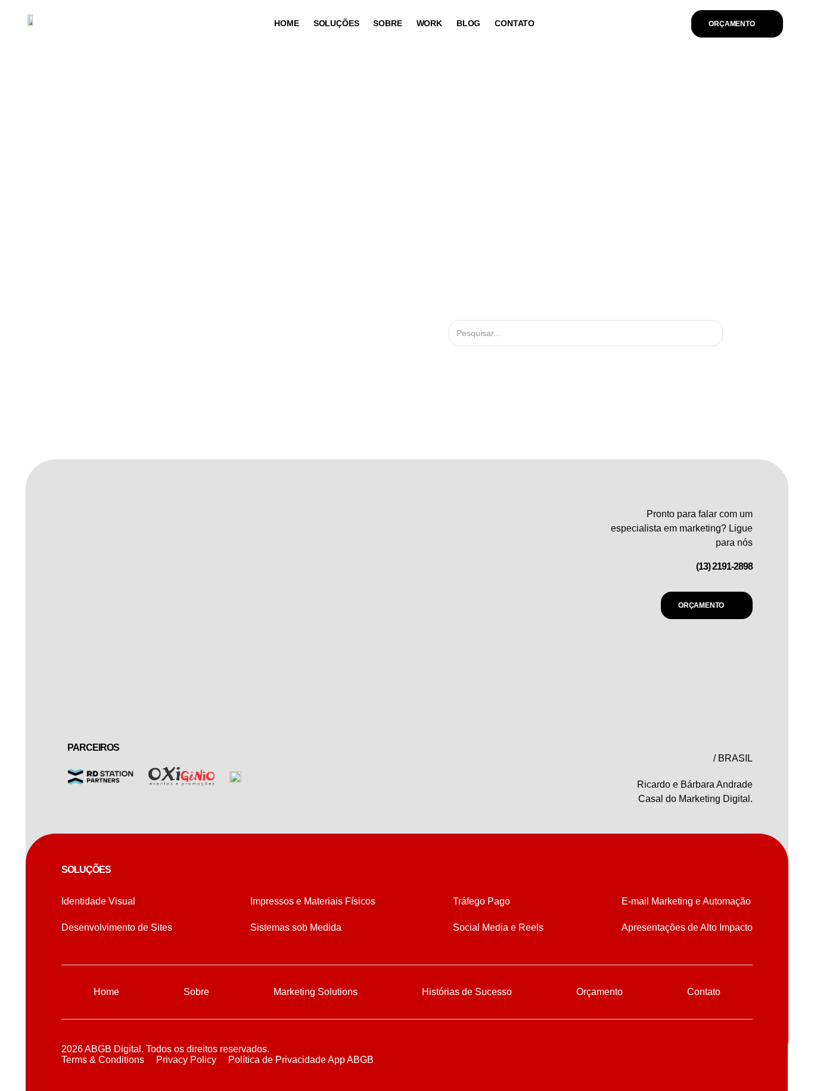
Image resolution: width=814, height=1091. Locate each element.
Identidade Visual (98, 901)
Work (429, 23)
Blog (468, 23)
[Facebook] (713, 1055)
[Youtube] (740, 1055)
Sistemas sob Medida (295, 927)
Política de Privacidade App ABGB (301, 1060)
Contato (515, 23)
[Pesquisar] (733, 333)
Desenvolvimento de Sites (116, 927)
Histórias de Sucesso (467, 992)
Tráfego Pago (481, 901)
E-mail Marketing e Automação (686, 901)
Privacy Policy (186, 1060)
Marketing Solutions (316, 992)
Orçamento (599, 992)
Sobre (387, 23)
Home (286, 23)
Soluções (336, 23)
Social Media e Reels (498, 927)
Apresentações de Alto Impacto (687, 927)
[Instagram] (686, 1055)
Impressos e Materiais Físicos (312, 901)
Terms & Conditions (102, 1060)
